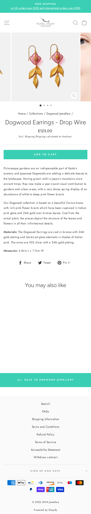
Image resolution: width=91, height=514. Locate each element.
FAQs (45, 411)
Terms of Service (45, 442)
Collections (36, 113)
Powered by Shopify (45, 510)
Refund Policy (45, 434)
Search (45, 404)
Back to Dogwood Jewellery (48, 379)
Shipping (41, 136)
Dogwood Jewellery (58, 113)
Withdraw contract (45, 457)
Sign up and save (45, 470)
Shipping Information (45, 419)
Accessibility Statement (45, 450)
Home (22, 113)
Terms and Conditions (45, 427)
